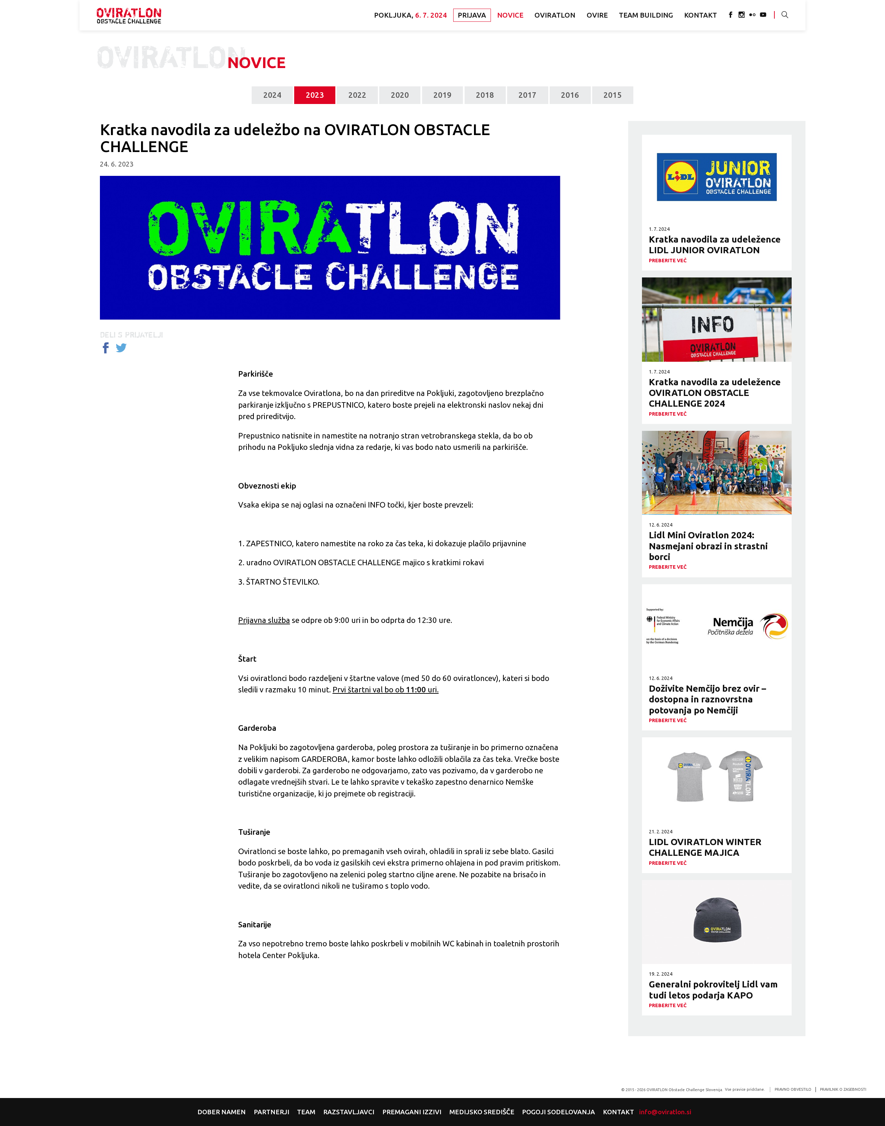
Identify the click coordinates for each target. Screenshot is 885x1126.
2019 (442, 95)
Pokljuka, (410, 15)
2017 (528, 95)
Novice (510, 15)
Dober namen (221, 1112)
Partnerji (271, 1112)
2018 (485, 95)
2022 (357, 95)
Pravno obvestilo (793, 1089)
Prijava (472, 15)
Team (306, 1112)
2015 (613, 95)
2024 (272, 95)
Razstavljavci (348, 1112)
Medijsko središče (481, 1112)
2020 (400, 95)
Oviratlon (129, 15)
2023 (315, 95)
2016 (570, 95)
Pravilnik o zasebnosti (843, 1089)
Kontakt (700, 15)
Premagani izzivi (411, 1112)
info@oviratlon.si (665, 1112)
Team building (646, 15)
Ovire (597, 15)
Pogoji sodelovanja (558, 1112)
